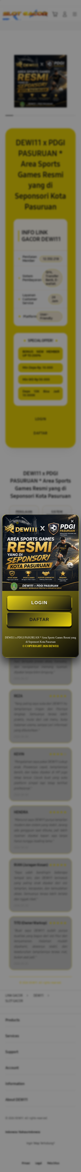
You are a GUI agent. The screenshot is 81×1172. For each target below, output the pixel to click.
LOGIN (39, 602)
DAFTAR (39, 619)
